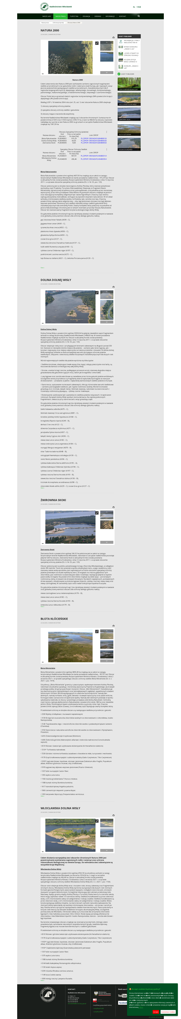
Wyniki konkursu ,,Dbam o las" (131, 48)
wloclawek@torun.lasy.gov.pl (77, 1003)
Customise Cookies (168, 1012)
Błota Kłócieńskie (125, 134)
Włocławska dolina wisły (127, 104)
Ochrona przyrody (58, 23)
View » (42, 268)
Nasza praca (45, 23)
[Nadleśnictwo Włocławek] (44, 7)
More (141, 1007)
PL (134, 7)
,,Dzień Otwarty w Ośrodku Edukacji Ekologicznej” (131, 55)
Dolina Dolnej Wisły (126, 150)
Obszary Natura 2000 (73, 23)
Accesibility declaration (156, 1017)
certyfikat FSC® (99, 1008)
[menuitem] (46, 16)
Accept (155, 1012)
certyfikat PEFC (98, 1012)
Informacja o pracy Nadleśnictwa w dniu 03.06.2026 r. (132, 42)
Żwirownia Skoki (124, 119)
